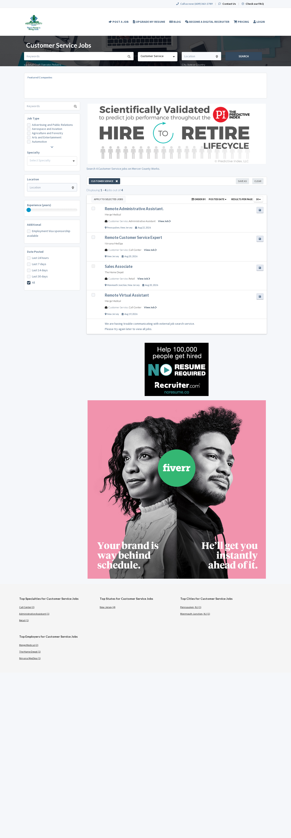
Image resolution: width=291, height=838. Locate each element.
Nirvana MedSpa (114, 243)
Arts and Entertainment (46, 137)
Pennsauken (113, 227)
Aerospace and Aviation (47, 129)
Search (244, 56)
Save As (242, 181)
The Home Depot (114, 272)
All (33, 282)
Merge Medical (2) (28, 645)
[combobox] (157, 56)
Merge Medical (113, 214)
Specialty (33, 152)
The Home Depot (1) (30, 651)
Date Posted (35, 252)
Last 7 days (39, 264)
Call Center (135, 249)
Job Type (33, 118)
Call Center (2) (27, 607)
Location (33, 179)
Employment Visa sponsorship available (48, 233)
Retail (132, 278)
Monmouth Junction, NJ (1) (195, 613)
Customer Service (118, 221)
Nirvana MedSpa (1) (30, 658)
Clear (257, 181)
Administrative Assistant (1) (34, 613)
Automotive (39, 141)
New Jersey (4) (107, 607)
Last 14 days (40, 270)
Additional (34, 225)
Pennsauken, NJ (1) (190, 607)
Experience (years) (39, 205)
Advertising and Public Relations (52, 125)
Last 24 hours (40, 258)
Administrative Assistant (142, 221)
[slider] (29, 210)
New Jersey (126, 227)
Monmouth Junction (117, 285)
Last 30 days (40, 276)
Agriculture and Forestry (47, 133)
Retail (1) (24, 620)
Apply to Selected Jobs (108, 199)
